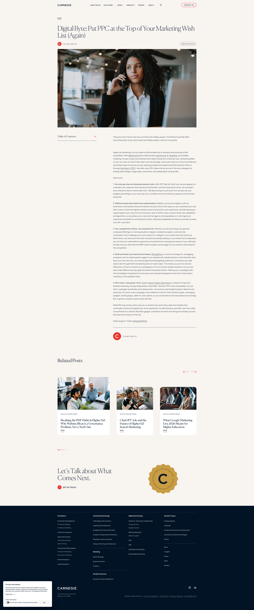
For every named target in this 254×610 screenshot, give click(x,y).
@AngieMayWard (140, 321)
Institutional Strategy (101, 516)
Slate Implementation (64, 540)
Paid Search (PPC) (128, 168)
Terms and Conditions (151, 596)
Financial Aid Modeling (65, 552)
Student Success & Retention (103, 579)
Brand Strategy (98, 557)
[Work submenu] (123, 5)
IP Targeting (172, 155)
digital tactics (134, 155)
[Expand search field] (160, 5)
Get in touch (69, 487)
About (166, 556)
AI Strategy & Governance (102, 521)
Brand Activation (99, 561)
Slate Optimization (64, 537)
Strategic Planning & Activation (104, 530)
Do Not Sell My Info (190, 596)
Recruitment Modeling (65, 555)
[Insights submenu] (135, 5)
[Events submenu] (145, 5)
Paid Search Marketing (136, 549)
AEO (130, 540)
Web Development (135, 532)
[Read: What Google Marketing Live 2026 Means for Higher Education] (178, 411)
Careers (167, 565)
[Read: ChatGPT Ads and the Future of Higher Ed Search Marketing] (135, 411)
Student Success (99, 574)
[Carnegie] (64, 5)
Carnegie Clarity (134, 524)
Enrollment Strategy (64, 524)
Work (166, 547)
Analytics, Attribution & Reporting (141, 521)
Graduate (167, 525)
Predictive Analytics (65, 532)
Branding (96, 552)
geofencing (161, 155)
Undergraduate (169, 521)
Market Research (63, 559)
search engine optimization (159, 283)
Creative (96, 566)
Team (166, 561)
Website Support (134, 536)
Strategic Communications (102, 539)
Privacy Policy (164, 596)
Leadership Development (102, 525)
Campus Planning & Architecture (104, 544)
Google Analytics (134, 528)
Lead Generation (63, 564)
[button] (58, 450)
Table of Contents (67, 136)
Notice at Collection (176, 596)
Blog (60, 18)
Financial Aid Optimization (67, 548)
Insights (167, 552)
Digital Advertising (188, 44)
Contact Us (189, 5)
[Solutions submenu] (114, 5)
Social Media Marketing (137, 554)
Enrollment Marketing (64, 528)
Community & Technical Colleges (175, 535)
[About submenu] (155, 5)
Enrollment (62, 516)
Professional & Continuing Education (177, 530)
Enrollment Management (66, 521)
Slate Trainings (62, 544)
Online (166, 539)
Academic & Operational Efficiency (105, 535)
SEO (130, 545)
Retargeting (157, 254)
